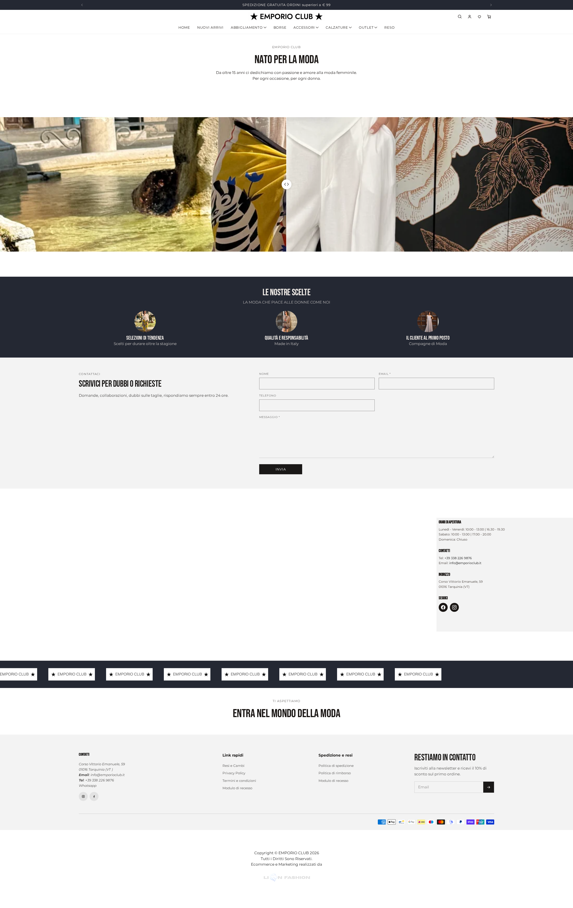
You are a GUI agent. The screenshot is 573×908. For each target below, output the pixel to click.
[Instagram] (454, 607)
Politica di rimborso (335, 773)
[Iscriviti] (488, 787)
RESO (389, 27)
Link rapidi (232, 755)
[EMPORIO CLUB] (286, 16)
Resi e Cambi (233, 765)
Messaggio (269, 417)
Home (184, 27)
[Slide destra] (491, 5)
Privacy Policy (233, 773)
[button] (489, 17)
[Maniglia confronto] (286, 184)
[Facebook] (443, 607)
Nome (264, 373)
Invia (281, 469)
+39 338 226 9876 (458, 558)
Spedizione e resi (336, 755)
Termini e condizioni (239, 781)
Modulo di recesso (237, 788)
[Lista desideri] (479, 17)
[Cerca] (460, 17)
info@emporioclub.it (465, 563)
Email (385, 373)
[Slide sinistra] (82, 5)
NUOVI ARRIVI (210, 27)
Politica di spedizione (336, 765)
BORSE (280, 27)
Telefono (267, 395)
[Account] (470, 17)
